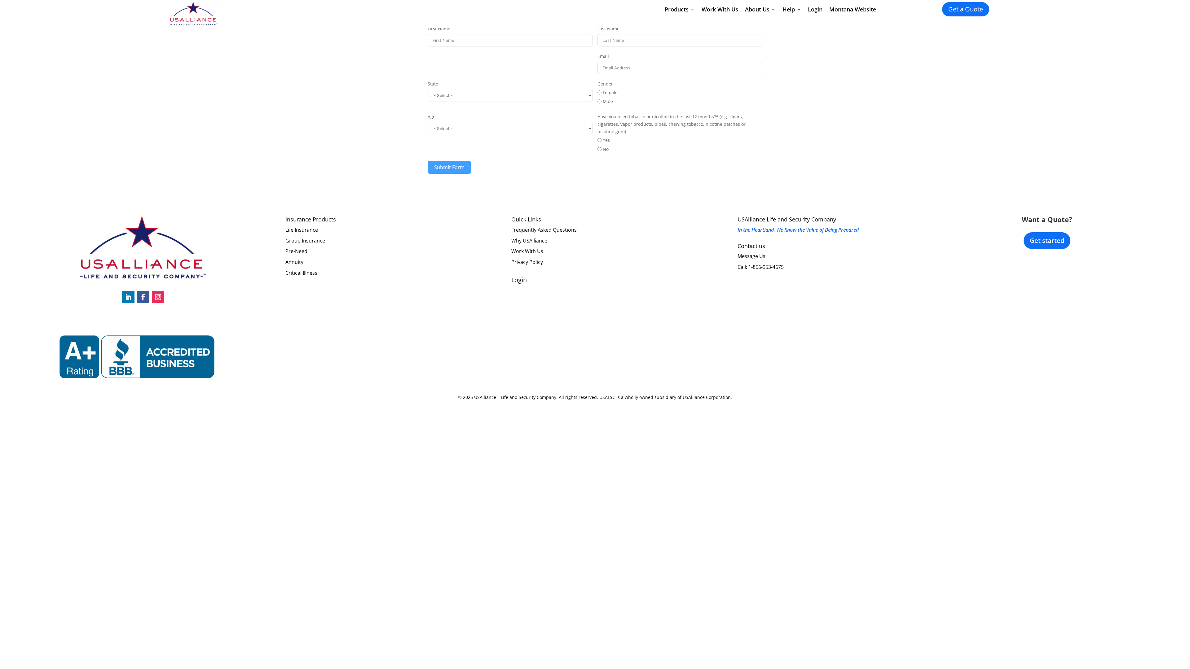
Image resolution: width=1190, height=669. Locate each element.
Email (603, 56)
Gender (605, 84)
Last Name (608, 29)
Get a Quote (965, 9)
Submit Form (449, 167)
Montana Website (852, 9)
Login (815, 9)
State (433, 84)
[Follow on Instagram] (158, 297)
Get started (1047, 240)
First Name (439, 29)
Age (431, 117)
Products (677, 9)
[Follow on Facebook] (143, 297)
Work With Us (720, 9)
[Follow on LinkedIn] (128, 297)
